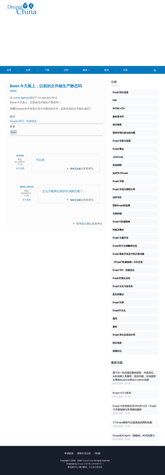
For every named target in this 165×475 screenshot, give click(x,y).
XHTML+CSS (119, 108)
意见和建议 (118, 294)
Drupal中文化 (119, 310)
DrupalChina (87, 460)
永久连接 (20, 168)
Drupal (80, 463)
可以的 (40, 159)
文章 (28, 69)
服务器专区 (118, 116)
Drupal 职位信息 (120, 92)
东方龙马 (20, 155)
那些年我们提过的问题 (124, 132)
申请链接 (68, 453)
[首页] (22, 8)
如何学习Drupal (120, 173)
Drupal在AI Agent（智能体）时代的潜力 (134, 435)
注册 (79, 168)
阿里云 (76, 466)
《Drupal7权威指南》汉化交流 (128, 262)
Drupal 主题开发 (120, 237)
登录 (72, 168)
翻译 (85, 69)
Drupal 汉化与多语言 (123, 286)
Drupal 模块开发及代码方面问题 (128, 254)
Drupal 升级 (118, 181)
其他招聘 (117, 165)
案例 (106, 69)
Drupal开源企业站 (121, 278)
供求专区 (117, 197)
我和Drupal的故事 (121, 205)
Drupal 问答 (118, 302)
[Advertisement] (82, 41)
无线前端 (117, 213)
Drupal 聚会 (118, 149)
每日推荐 (117, 124)
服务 (115, 326)
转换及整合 (118, 229)
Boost (13, 131)
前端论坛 (117, 351)
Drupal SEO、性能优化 (23, 121)
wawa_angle (27, 186)
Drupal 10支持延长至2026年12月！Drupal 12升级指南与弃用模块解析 (134, 408)
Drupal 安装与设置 (122, 140)
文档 (66, 69)
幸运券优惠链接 (95, 466)
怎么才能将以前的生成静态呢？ (62, 191)
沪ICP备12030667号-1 (94, 463)
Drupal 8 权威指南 (121, 221)
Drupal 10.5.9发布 (122, 392)
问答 (125, 69)
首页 (9, 69)
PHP (115, 100)
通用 (115, 318)
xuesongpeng (21, 97)
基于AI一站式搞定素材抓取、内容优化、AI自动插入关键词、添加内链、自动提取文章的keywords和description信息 (134, 376)
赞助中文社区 (84, 453)
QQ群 (98, 453)
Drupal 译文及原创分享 (124, 334)
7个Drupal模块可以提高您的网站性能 (132, 422)
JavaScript (118, 157)
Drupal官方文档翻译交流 (125, 246)
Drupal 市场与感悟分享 (124, 189)
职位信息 (117, 343)
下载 (47, 69)
